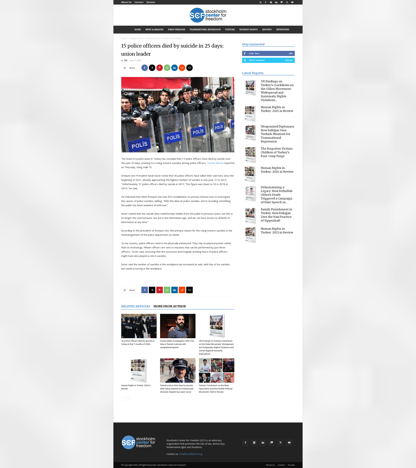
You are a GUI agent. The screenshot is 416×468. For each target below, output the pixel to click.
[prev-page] (123, 398)
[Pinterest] (159, 67)
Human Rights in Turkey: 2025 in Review (277, 109)
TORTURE (230, 29)
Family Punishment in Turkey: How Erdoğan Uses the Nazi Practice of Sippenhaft (276, 215)
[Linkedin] (276, 2)
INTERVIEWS (282, 29)
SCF (125, 60)
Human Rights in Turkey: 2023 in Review (277, 230)
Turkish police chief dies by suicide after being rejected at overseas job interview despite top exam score (176, 388)
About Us (126, 2)
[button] (260, 2)
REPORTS (267, 29)
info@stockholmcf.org (190, 453)
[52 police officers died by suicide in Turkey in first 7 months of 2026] (139, 326)
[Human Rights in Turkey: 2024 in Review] (250, 174)
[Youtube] (292, 2)
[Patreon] (281, 2)
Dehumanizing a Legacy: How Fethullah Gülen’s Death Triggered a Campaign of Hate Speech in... (276, 195)
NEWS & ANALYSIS (154, 29)
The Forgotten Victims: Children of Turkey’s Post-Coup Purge (277, 152)
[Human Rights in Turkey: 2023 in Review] (250, 235)
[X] (287, 2)
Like (290, 53)
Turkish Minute (215, 163)
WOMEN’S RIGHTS (248, 29)
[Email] (189, 67)
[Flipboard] (270, 2)
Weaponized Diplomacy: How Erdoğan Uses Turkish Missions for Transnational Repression (278, 134)
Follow (288, 60)
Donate (151, 2)
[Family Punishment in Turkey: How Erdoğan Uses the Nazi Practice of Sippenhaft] (250, 216)
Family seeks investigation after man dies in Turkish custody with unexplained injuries (177, 344)
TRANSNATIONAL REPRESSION (205, 29)
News (123, 38)
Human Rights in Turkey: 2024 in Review (277, 169)
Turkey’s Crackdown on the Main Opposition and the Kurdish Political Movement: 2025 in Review (215, 388)
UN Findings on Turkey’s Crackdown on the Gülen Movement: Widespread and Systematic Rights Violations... (277, 91)
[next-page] (128, 398)
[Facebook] (265, 2)
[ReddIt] (182, 67)
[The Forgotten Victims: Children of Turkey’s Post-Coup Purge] (250, 155)
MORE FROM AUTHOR (170, 306)
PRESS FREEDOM (176, 29)
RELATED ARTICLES (135, 306)
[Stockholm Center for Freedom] (208, 15)
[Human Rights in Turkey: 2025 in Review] (139, 370)
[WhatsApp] (167, 67)
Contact (139, 2)
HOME (138, 29)
